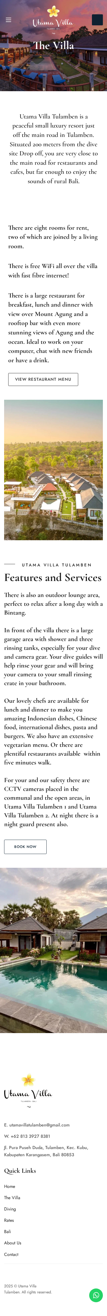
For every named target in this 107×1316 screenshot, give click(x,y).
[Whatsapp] (96, 1295)
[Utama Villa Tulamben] (53, 20)
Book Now (97, 19)
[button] (25, 847)
